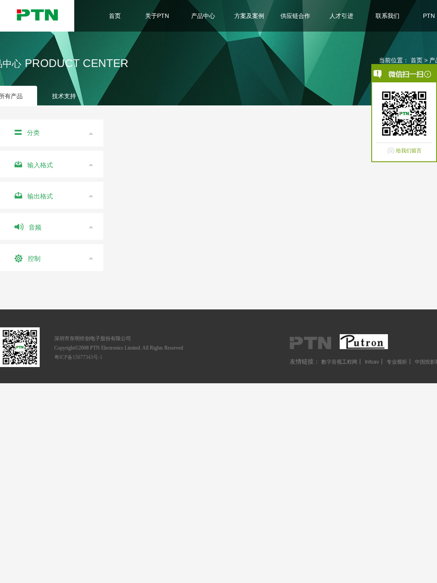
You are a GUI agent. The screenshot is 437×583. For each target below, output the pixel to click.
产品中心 (203, 15)
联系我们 (387, 15)
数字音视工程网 (339, 362)
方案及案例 (249, 15)
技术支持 (64, 96)
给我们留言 (409, 151)
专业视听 (397, 362)
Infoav (372, 362)
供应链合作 (295, 15)
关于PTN (157, 15)
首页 (115, 15)
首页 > (420, 60)
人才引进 (341, 15)
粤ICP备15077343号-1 (78, 357)
